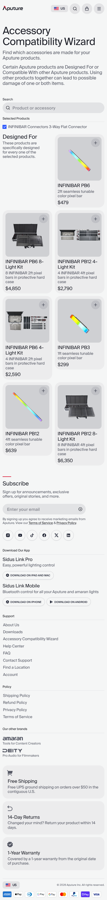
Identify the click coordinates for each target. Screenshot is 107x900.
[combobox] (75, 8)
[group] (53, 741)
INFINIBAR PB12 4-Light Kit (77, 264)
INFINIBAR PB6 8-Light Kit (24, 264)
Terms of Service (41, 523)
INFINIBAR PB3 (74, 348)
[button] (87, 8)
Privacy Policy (66, 523)
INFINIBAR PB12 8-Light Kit (77, 436)
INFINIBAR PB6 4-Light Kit (24, 350)
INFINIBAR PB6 (74, 186)
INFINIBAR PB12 (22, 434)
